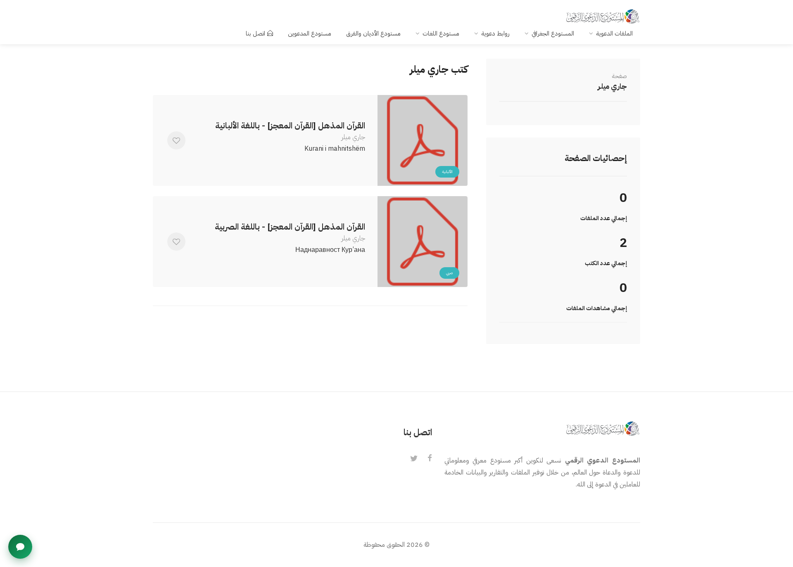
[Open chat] (20, 547)
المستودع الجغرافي (553, 33)
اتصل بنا (255, 33)
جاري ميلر (612, 86)
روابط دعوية (495, 33)
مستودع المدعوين (309, 33)
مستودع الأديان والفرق (373, 33)
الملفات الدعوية (614, 33)
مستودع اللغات (441, 33)
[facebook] (429, 459)
